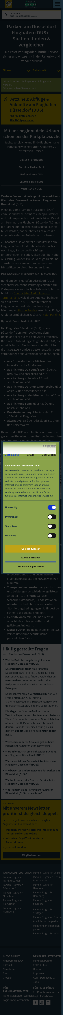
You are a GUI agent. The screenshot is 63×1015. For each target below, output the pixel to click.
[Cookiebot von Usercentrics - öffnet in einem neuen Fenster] (43, 447)
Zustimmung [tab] (12, 455)
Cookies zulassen (30, 549)
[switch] (52, 516)
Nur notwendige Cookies (31, 566)
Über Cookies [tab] (49, 455)
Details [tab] (30, 455)
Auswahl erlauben (30, 557)
